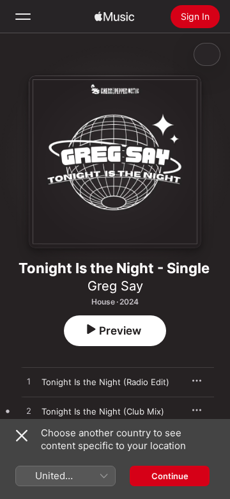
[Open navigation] (23, 17)
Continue (169, 476)
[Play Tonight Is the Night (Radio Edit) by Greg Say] (29, 382)
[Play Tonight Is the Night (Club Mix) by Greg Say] (29, 411)
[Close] (21, 435)
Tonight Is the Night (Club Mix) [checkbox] (103, 411)
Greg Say (115, 286)
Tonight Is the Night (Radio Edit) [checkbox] (105, 382)
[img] (114, 16)
